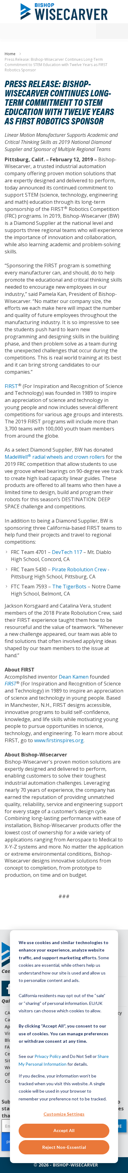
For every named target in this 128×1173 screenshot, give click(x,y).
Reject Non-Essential (64, 1147)
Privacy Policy (47, 1056)
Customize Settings (64, 1114)
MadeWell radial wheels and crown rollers (55, 456)
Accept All (64, 1130)
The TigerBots (69, 586)
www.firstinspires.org (59, 740)
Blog (9, 1040)
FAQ (9, 1047)
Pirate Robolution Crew (79, 569)
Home (10, 53)
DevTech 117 (67, 552)
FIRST (11, 386)
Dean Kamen (74, 676)
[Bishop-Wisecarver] (64, 11)
